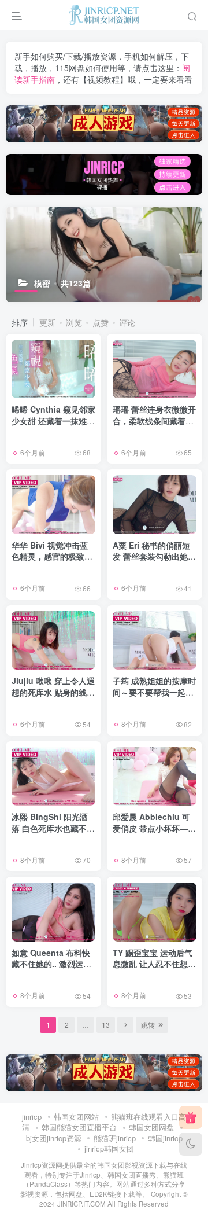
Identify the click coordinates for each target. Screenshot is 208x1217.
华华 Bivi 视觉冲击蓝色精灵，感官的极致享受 (52, 556)
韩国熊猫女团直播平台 (79, 1127)
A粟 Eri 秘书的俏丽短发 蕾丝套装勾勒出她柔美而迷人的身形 (154, 556)
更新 (47, 322)
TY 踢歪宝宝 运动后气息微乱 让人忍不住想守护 (154, 964)
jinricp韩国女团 (109, 1148)
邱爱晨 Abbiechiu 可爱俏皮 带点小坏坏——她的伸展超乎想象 (154, 828)
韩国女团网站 (76, 1116)
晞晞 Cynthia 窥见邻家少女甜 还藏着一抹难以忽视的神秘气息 (53, 420)
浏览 (74, 322)
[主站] (190, 1117)
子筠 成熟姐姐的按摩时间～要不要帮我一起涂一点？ (154, 692)
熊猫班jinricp (115, 1138)
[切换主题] (190, 1144)
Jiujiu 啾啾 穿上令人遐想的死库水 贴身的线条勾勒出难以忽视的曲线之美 (53, 697)
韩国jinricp (165, 1138)
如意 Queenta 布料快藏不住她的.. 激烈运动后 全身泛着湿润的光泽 (53, 964)
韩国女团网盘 (151, 1127)
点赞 (100, 322)
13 (106, 1025)
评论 (127, 322)
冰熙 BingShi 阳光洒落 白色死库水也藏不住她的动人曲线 (53, 828)
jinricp (32, 1116)
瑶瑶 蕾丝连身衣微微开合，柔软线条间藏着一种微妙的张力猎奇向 (154, 420)
